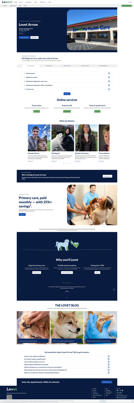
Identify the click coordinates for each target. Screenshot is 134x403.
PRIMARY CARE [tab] (49, 65)
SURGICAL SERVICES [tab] (85, 65)
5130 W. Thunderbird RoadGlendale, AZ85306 (26, 29)
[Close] (132, 401)
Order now (37, 111)
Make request (67, 111)
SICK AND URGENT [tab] (31, 65)
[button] (67, 73)
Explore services (37, 272)
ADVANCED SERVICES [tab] (103, 65)
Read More (30, 161)
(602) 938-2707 (34, 37)
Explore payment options (67, 272)
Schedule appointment (126, 5)
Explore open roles (107, 176)
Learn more (67, 93)
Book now (97, 111)
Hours (22, 33)
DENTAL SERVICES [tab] (67, 65)
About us (97, 272)
